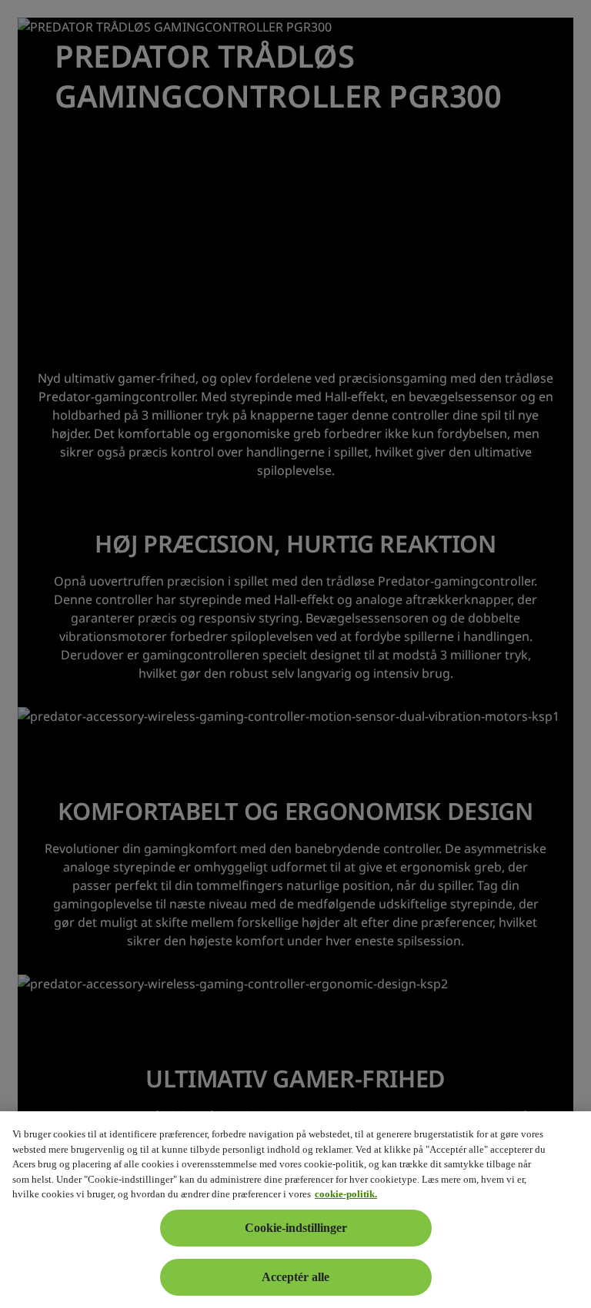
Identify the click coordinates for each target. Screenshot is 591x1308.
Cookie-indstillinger (296, 1227)
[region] (295, 1209)
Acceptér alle (295, 1276)
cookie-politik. (346, 1194)
